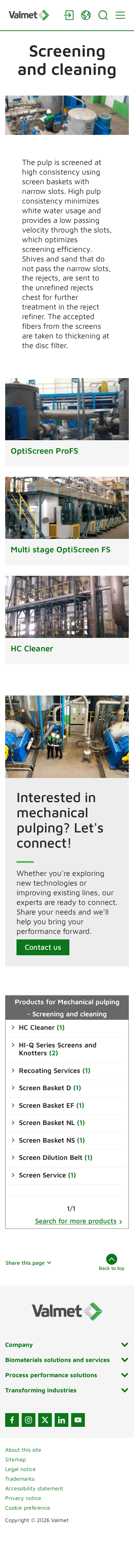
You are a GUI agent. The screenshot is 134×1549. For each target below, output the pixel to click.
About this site (23, 1450)
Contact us (43, 947)
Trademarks (19, 1479)
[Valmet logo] (32, 15)
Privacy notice (23, 1498)
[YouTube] (78, 1420)
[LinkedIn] (61, 1420)
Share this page (25, 1263)
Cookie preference (27, 1507)
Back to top (111, 1268)
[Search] (103, 15)
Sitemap (15, 1459)
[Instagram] (28, 1420)
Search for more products (75, 1221)
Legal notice (20, 1469)
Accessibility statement (34, 1488)
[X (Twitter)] (45, 1420)
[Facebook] (12, 1420)
